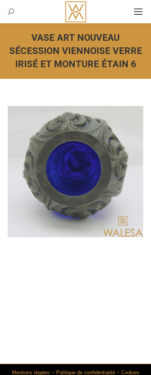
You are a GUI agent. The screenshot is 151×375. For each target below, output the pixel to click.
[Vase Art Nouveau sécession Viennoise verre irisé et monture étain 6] (75, 171)
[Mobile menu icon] (138, 12)
